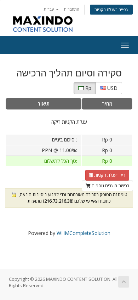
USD (111, 88)
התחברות (71, 9)
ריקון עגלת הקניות (109, 175)
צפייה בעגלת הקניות (111, 9)
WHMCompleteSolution (83, 233)
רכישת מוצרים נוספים (110, 186)
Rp (87, 88)
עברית (49, 9)
